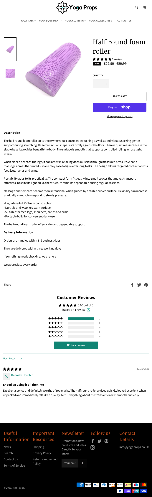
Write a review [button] (76, 345)
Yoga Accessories (101, 21)
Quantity (98, 75)
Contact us (124, 21)
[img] (12, 369)
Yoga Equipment (49, 21)
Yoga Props (18, 488)
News (7, 447)
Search (8, 453)
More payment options (120, 116)
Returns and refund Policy (45, 461)
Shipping (38, 447)
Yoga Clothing (74, 21)
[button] (102, 59)
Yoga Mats (27, 21)
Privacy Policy (42, 453)
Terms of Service (14, 465)
